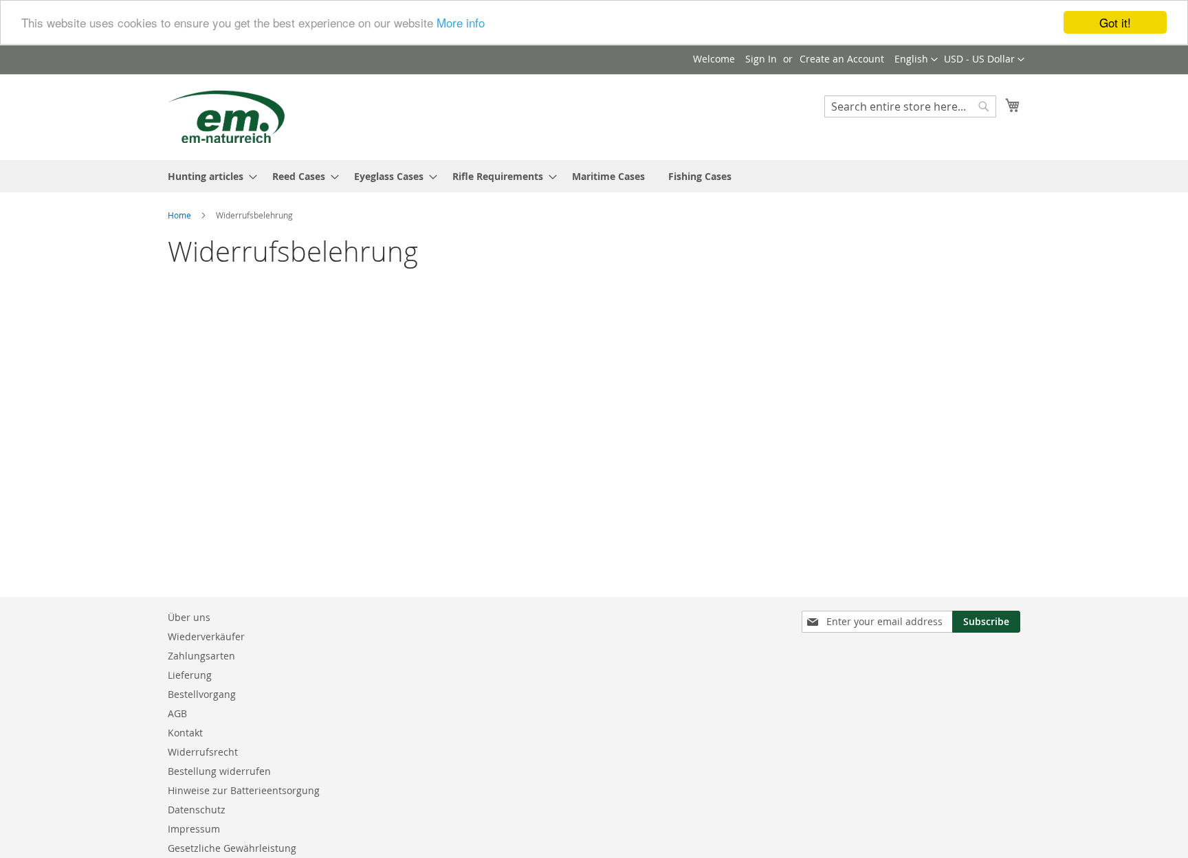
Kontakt (185, 732)
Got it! (1115, 22)
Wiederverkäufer (206, 636)
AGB (177, 713)
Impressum (194, 828)
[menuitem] (208, 176)
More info (461, 23)
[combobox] (910, 106)
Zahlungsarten (201, 655)
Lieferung (190, 674)
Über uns (189, 617)
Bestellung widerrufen (219, 771)
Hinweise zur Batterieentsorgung (244, 790)
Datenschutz (197, 809)
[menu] (594, 176)
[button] (984, 59)
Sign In (761, 58)
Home (180, 215)
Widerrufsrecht (203, 751)
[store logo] (226, 116)
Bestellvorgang (202, 694)
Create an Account (842, 58)
